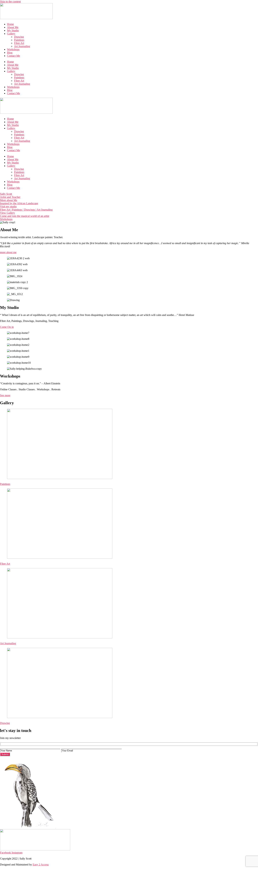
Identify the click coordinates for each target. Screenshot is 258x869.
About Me (12, 27)
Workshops (13, 49)
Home (10, 24)
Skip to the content (10, 1)
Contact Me (13, 55)
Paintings (19, 39)
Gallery (11, 33)
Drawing (19, 36)
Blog (9, 52)
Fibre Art (19, 43)
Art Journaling (22, 46)
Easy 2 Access (41, 864)
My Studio (13, 30)
